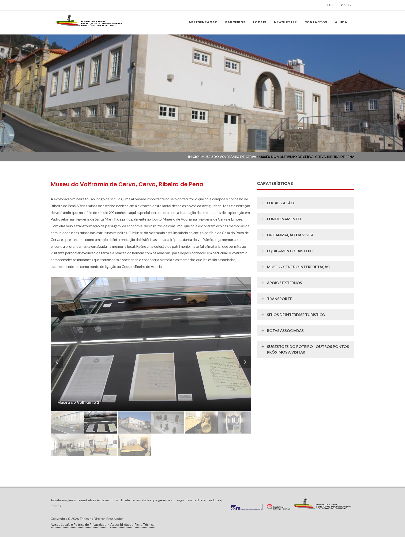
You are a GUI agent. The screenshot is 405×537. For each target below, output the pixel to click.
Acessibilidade (120, 524)
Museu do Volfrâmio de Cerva (228, 157)
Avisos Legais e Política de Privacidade (78, 524)
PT (329, 5)
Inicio (193, 157)
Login (344, 5)
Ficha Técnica (144, 524)
